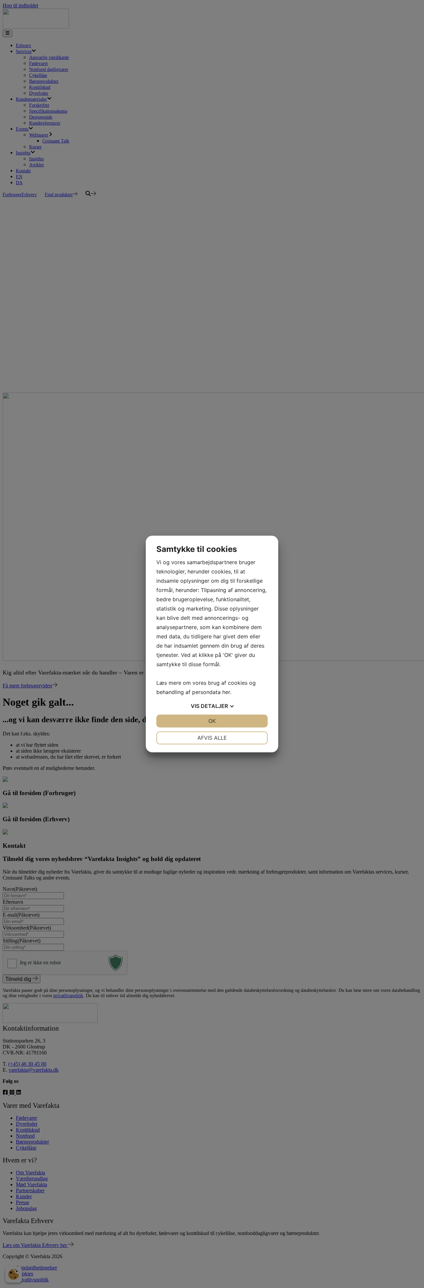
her (226, 692)
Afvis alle (212, 737)
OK (212, 721)
